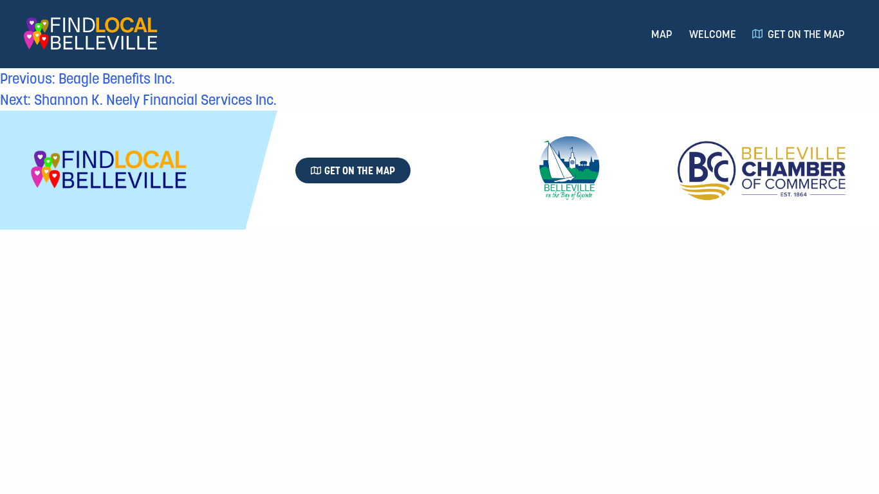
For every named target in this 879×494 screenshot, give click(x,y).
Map (661, 34)
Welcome (712, 34)
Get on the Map (806, 34)
